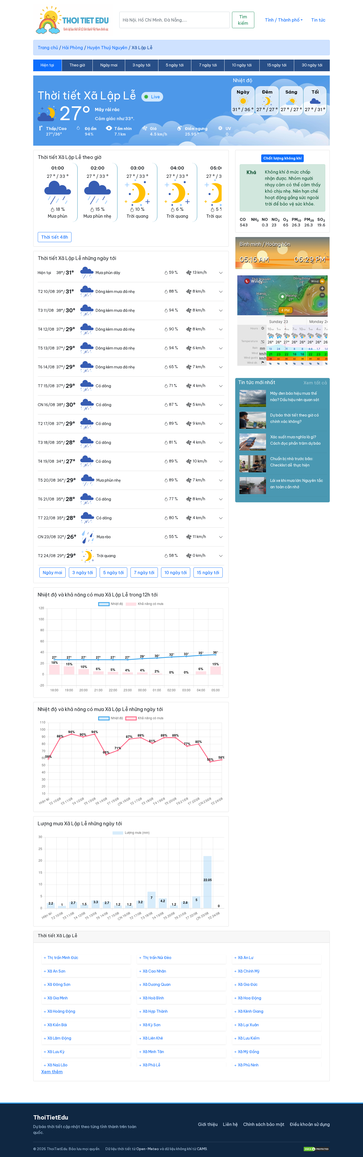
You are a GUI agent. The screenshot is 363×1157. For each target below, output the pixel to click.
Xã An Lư (245, 957)
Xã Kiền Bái (57, 1025)
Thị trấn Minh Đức (62, 957)
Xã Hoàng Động (61, 1011)
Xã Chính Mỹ (248, 971)
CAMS (202, 1149)
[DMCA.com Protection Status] (316, 1149)
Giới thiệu (208, 1124)
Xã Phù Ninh (248, 1065)
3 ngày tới (141, 65)
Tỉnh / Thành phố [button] (282, 20)
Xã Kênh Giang (250, 1011)
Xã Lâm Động (59, 1038)
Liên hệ (230, 1124)
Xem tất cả (315, 382)
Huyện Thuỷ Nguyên (107, 47)
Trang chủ (48, 47)
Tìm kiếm (243, 20)
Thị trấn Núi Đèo (156, 957)
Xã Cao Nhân (154, 971)
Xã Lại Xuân (248, 1025)
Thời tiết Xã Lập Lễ (86, 95)
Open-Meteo (147, 1149)
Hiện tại (47, 65)
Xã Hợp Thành (155, 1011)
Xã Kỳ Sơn (151, 1025)
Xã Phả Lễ (151, 1065)
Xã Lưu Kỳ (56, 1051)
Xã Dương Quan (156, 984)
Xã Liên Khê (152, 1038)
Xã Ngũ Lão (57, 1065)
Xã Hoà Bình (153, 998)
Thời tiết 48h (54, 237)
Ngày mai (108, 65)
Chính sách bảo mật (263, 1124)
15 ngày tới (276, 65)
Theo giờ (77, 65)
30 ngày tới (312, 65)
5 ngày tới (175, 65)
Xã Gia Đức (247, 984)
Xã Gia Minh (57, 998)
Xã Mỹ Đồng (248, 1051)
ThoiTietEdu (50, 1117)
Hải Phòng (72, 47)
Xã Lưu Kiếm (248, 1038)
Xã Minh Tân (153, 1051)
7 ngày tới (208, 65)
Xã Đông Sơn (58, 984)
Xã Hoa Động (249, 998)
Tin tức (318, 20)
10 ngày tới (242, 65)
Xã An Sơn (56, 971)
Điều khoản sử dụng (310, 1124)
